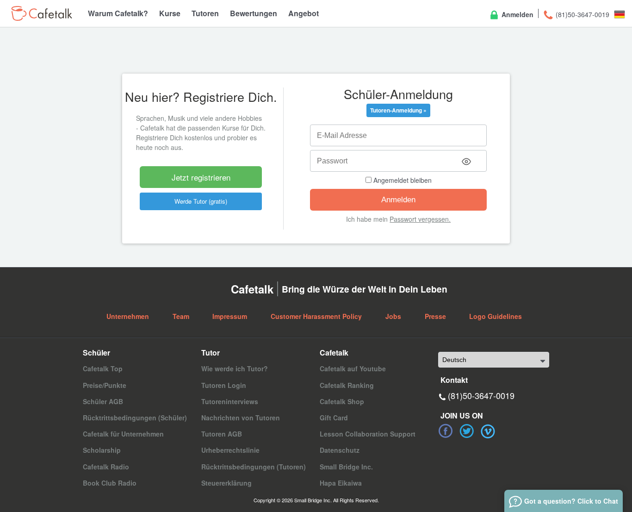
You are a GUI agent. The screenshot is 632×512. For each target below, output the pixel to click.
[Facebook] (445, 431)
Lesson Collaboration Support (367, 433)
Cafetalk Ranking (347, 385)
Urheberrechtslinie (230, 450)
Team (181, 316)
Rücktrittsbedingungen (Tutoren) (253, 466)
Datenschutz (339, 450)
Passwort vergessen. (420, 219)
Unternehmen (127, 316)
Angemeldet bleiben (402, 180)
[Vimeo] (488, 431)
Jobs (393, 316)
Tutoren (205, 13)
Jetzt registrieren (201, 177)
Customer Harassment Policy (316, 316)
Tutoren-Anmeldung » (398, 110)
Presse (435, 316)
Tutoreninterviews (229, 401)
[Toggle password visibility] (466, 161)
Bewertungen (253, 13)
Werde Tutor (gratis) (200, 201)
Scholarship (102, 450)
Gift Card (334, 417)
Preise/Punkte (104, 385)
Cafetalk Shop (342, 401)
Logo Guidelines (495, 316)
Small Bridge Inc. (346, 466)
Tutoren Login (223, 385)
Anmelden (516, 14)
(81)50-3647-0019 (581, 14)
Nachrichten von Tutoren (240, 417)
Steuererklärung (226, 482)
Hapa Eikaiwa (341, 482)
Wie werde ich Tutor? (234, 368)
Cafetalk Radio (106, 466)
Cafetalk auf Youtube (353, 368)
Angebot (303, 13)
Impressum (229, 316)
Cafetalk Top (103, 368)
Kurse (169, 13)
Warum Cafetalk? (118, 13)
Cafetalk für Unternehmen (123, 433)
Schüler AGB (103, 401)
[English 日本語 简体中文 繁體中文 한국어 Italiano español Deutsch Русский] (493, 359)
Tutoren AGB (221, 433)
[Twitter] (466, 431)
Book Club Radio (109, 482)
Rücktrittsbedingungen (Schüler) (135, 417)
